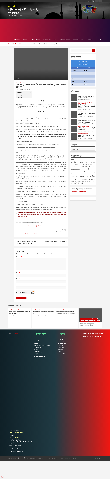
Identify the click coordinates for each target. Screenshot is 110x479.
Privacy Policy (65, 1)
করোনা (89, 162)
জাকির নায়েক (92, 169)
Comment (19, 256)
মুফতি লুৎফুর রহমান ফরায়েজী (47, 315)
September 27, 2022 (37, 315)
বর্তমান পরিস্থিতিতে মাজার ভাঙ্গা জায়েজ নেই (86, 136)
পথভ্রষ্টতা (82, 176)
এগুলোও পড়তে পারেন (14, 305)
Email (18, 279)
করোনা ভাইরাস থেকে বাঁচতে (89, 164)
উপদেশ (86, 162)
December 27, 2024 (82, 116)
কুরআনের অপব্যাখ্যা (75, 169)
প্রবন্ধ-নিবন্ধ (83, 126)
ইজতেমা (72, 162)
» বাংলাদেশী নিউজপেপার (39, 356)
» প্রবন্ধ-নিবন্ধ (61, 349)
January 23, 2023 (12, 315)
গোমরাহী (86, 169)
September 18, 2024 (82, 123)
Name (18, 273)
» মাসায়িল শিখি (61, 353)
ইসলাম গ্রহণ (81, 162)
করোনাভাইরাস (82, 164)
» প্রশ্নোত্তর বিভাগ (37, 351)
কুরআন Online (85, 1)
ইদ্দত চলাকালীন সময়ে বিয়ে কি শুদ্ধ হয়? (65, 311)
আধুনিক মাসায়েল (21, 233)
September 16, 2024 (82, 131)
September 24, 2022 (60, 313)
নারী (25, 233)
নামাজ (93, 174)
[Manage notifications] (2, 477)
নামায (72, 176)
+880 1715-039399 (15, 448)
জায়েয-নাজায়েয (80, 133)
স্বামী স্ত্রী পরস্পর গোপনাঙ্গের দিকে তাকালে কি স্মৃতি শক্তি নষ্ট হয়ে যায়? (19, 312)
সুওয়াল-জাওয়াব (47, 40)
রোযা (83, 181)
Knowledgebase (72, 1)
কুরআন (87, 166)
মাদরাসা (90, 1)
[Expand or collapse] (30, 93)
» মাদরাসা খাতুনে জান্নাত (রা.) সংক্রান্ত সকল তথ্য (81, 189)
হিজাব (36, 233)
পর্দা (25, 82)
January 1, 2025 (81, 109)
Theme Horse (54, 458)
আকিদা (72, 160)
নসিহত (90, 174)
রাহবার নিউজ (59, 1)
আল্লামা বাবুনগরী (91, 160)
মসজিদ (89, 179)
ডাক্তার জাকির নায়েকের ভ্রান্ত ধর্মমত (76, 172)
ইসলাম (76, 162)
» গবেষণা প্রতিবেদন (62, 342)
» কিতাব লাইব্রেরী (37, 355)
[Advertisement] (55, 28)
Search (93, 50)
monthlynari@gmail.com (17, 451)
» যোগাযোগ (36, 342)
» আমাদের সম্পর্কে (38, 353)
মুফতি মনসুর (79, 181)
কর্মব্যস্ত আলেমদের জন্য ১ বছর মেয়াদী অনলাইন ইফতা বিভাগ (86, 97)
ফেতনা (79, 179)
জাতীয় (79, 119)
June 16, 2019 (19, 89)
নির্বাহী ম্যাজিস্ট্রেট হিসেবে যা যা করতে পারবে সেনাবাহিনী (86, 121)
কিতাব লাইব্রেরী (79, 1)
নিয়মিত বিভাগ (16, 40)
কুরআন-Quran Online (78, 40)
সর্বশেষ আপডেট (75, 91)
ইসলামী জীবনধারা (85, 102)
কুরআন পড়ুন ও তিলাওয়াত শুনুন (79, 191)
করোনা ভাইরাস (76, 164)
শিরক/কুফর (87, 126)
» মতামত (36, 343)
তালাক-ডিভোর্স (80, 102)
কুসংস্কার (81, 169)
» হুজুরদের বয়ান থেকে (62, 355)
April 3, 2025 (80, 99)
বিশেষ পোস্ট (80, 103)
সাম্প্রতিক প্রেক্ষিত (85, 133)
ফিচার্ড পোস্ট (90, 102)
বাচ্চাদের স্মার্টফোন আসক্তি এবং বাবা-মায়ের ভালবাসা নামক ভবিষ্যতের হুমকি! (28, 242)
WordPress (73, 458)
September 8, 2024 (82, 138)
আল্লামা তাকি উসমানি (85, 160)
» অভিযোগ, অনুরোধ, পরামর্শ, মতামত (42, 345)
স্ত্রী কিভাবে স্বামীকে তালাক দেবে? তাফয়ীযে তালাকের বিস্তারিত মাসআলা (86, 106)
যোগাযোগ (89, 40)
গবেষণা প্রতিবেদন (36, 40)
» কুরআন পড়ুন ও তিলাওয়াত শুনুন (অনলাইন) (91, 336)
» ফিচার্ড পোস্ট (61, 345)
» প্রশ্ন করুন (36, 349)
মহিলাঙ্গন (86, 320)
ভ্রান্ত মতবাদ (85, 179)
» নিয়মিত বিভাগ (61, 340)
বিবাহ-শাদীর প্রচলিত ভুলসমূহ (87, 324)
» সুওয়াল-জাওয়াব (62, 343)
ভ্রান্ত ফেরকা (79, 126)
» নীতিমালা (36, 340)
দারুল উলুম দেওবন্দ (81, 174)
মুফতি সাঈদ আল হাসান (26, 89)
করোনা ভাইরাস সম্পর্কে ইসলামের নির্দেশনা (78, 166)
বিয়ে (82, 179)
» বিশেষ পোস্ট (61, 347)
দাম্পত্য (88, 172)
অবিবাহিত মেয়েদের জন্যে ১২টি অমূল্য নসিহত (55, 241)
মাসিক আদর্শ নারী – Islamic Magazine (26, 458)
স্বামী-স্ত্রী (81, 183)
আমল (79, 111)
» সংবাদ (59, 351)
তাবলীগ (84, 172)
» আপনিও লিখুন (37, 347)
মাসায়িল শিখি (84, 103)
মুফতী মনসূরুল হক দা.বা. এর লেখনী (94, 320)
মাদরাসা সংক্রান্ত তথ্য (65, 40)
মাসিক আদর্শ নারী (87, 99)
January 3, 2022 (83, 325)
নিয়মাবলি (25, 40)
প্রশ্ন (55, 40)
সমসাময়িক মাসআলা (31, 233)
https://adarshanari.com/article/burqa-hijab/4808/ (28, 226)
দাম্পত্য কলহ (92, 172)
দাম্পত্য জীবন (74, 174)
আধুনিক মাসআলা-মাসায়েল (20, 82)
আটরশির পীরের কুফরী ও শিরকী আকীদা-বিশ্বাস (86, 128)
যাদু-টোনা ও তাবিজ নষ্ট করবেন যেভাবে (86, 114)
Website (18, 285)
